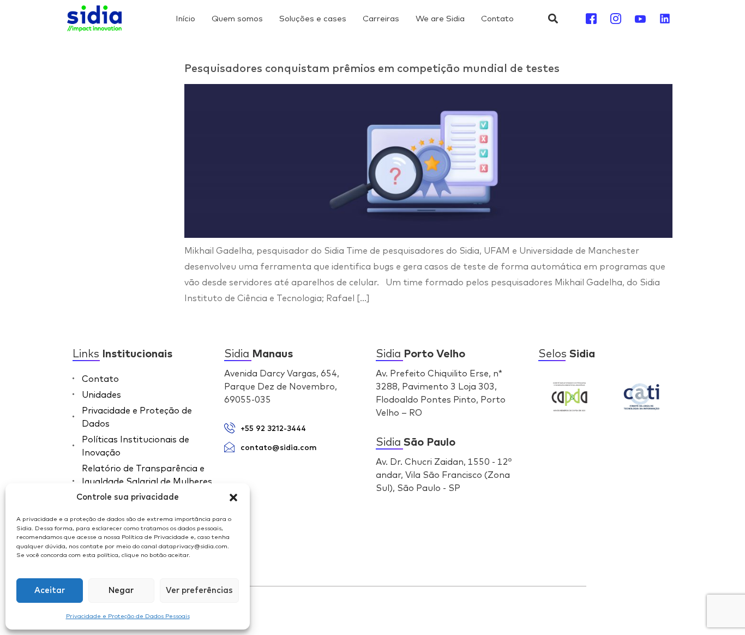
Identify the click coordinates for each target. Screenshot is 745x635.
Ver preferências (199, 590)
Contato (497, 18)
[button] (233, 497)
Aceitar (49, 590)
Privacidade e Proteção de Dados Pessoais (128, 616)
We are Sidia (440, 18)
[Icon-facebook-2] (591, 18)
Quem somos (237, 18)
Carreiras (381, 18)
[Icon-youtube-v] (640, 18)
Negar (121, 590)
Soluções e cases (312, 18)
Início (185, 18)
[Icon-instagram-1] (616, 18)
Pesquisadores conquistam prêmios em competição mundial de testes (372, 68)
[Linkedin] (665, 18)
